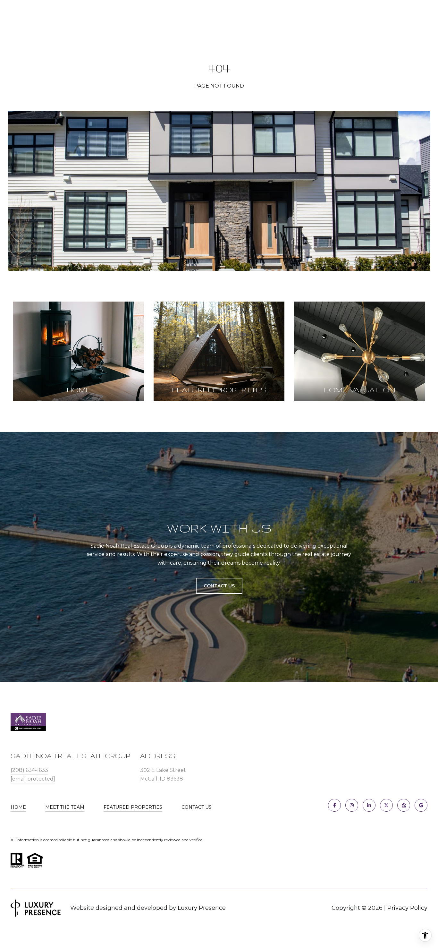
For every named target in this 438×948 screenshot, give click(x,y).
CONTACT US (196, 807)
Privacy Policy (407, 907)
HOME (18, 807)
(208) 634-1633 (29, 770)
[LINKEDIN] (369, 805)
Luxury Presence (202, 907)
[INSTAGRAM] (351, 805)
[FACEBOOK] (334, 805)
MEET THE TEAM (64, 807)
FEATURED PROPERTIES (133, 807)
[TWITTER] (386, 805)
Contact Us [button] (219, 586)
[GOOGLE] (421, 805)
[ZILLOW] (403, 805)
